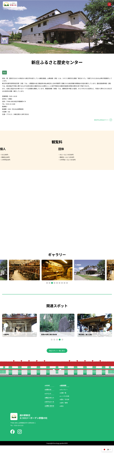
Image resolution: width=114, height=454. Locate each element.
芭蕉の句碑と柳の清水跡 (49, 334)
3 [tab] (57, 339)
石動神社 (6, 334)
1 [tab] (52, 339)
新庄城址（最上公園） (86, 334)
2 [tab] (54, 339)
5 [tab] (62, 339)
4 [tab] (60, 339)
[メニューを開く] (109, 4)
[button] (111, 272)
